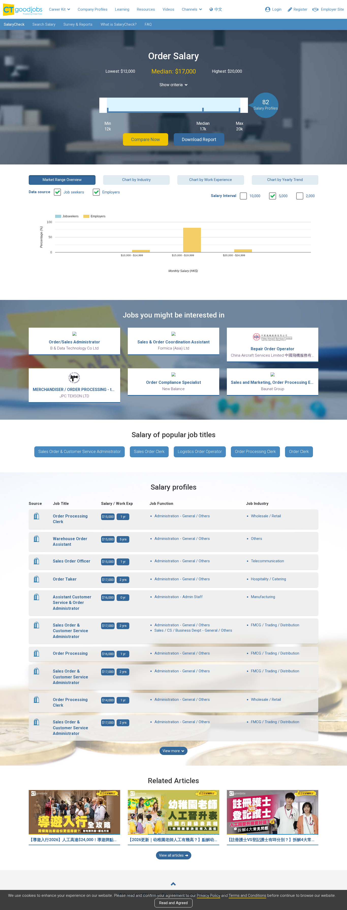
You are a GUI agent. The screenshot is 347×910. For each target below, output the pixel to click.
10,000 (254, 196)
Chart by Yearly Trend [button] (285, 179)
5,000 (283, 196)
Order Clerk (299, 451)
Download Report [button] (199, 139)
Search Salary (44, 24)
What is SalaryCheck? (119, 24)
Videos (168, 9)
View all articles (171, 855)
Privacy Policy (208, 895)
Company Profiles (92, 9)
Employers (111, 192)
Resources (146, 9)
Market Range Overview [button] (62, 179)
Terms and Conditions (247, 895)
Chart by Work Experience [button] (210, 179)
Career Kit (58, 9)
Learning (122, 9)
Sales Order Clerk (149, 451)
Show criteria (171, 84)
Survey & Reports (78, 24)
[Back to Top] (173, 884)
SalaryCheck (14, 24)
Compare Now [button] (145, 139)
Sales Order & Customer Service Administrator (79, 451)
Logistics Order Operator (200, 451)
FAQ (148, 24)
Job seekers (74, 192)
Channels (190, 9)
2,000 (310, 196)
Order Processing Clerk (255, 451)
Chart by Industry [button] (136, 179)
